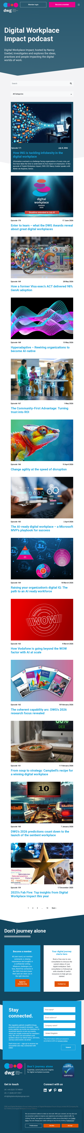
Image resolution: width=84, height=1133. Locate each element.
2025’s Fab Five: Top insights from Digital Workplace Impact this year (39, 894)
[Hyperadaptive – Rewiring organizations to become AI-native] (42, 318)
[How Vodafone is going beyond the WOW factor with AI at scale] (42, 619)
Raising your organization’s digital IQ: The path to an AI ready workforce (39, 589)
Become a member (62, 4)
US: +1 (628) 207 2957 (12, 1093)
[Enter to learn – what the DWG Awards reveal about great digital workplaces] (42, 196)
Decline (51, 1125)
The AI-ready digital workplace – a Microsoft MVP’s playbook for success (42, 528)
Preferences (34, 1125)
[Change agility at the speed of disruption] (42, 440)
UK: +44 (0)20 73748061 (13, 1090)
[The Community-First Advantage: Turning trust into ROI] (42, 379)
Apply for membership (22, 983)
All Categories (18, 94)
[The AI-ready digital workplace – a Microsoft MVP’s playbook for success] (42, 497)
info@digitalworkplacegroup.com (16, 1096)
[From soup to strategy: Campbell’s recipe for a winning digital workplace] (42, 741)
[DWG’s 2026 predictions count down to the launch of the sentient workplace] (42, 802)
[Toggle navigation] (78, 4)
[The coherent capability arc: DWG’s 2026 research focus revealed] (42, 680)
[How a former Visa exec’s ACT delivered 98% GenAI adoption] (42, 257)
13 (47, 908)
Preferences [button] (70, 1120)
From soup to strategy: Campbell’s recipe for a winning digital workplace (42, 772)
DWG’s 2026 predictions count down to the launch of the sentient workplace (40, 833)
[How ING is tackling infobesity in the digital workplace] (42, 123)
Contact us (62, 984)
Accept (70, 1125)
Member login (33, 4)
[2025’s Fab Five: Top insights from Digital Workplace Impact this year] (42, 863)
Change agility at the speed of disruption (39, 469)
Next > (54, 908)
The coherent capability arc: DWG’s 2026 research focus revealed (39, 711)
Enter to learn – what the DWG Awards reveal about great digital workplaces (42, 227)
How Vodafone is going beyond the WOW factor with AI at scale (39, 650)
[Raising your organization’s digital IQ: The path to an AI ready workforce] (42, 558)
